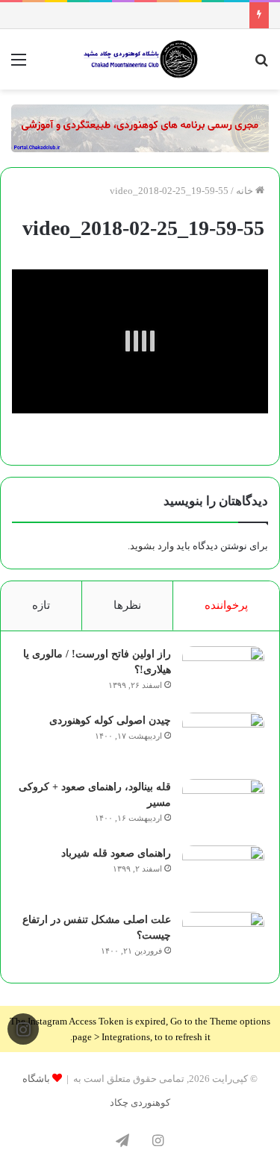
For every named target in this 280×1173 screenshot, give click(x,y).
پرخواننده (226, 605)
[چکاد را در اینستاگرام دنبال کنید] (23, 1028)
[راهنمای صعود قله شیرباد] (223, 873)
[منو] (18, 65)
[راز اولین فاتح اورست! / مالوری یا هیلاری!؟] (223, 674)
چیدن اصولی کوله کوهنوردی (110, 720)
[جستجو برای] (261, 65)
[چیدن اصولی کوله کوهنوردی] (223, 741)
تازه (41, 605)
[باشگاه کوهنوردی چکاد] (140, 59)
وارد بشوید (152, 545)
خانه (245, 190)
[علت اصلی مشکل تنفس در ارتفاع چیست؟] (223, 940)
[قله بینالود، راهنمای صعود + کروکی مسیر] (223, 807)
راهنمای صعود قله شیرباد (116, 853)
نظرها (127, 605)
